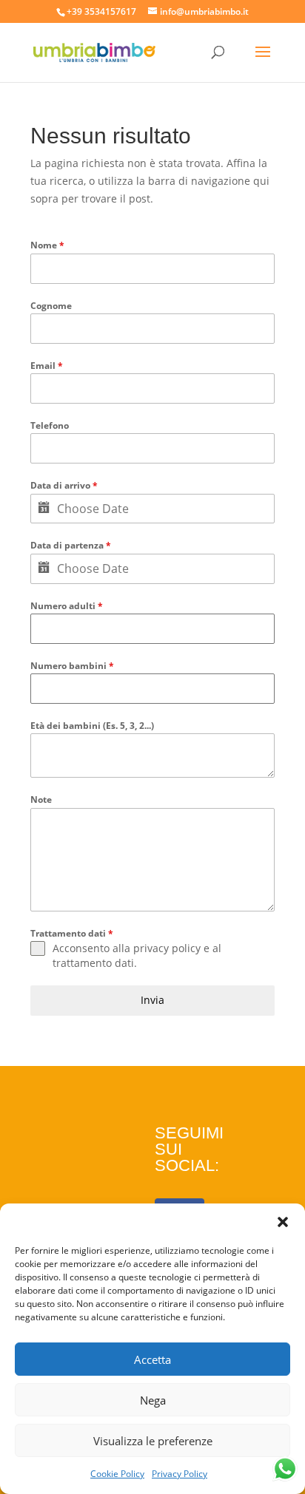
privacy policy (167, 948)
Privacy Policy (179, 1473)
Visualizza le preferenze (152, 1440)
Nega (153, 1400)
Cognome (51, 305)
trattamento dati (93, 963)
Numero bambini (72, 665)
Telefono (49, 425)
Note (41, 799)
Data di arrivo (64, 485)
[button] (282, 1222)
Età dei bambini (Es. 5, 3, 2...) (92, 725)
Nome (47, 245)
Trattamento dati (71, 933)
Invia (152, 1000)
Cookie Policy (117, 1473)
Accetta (152, 1359)
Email (46, 365)
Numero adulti (66, 606)
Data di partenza (70, 545)
